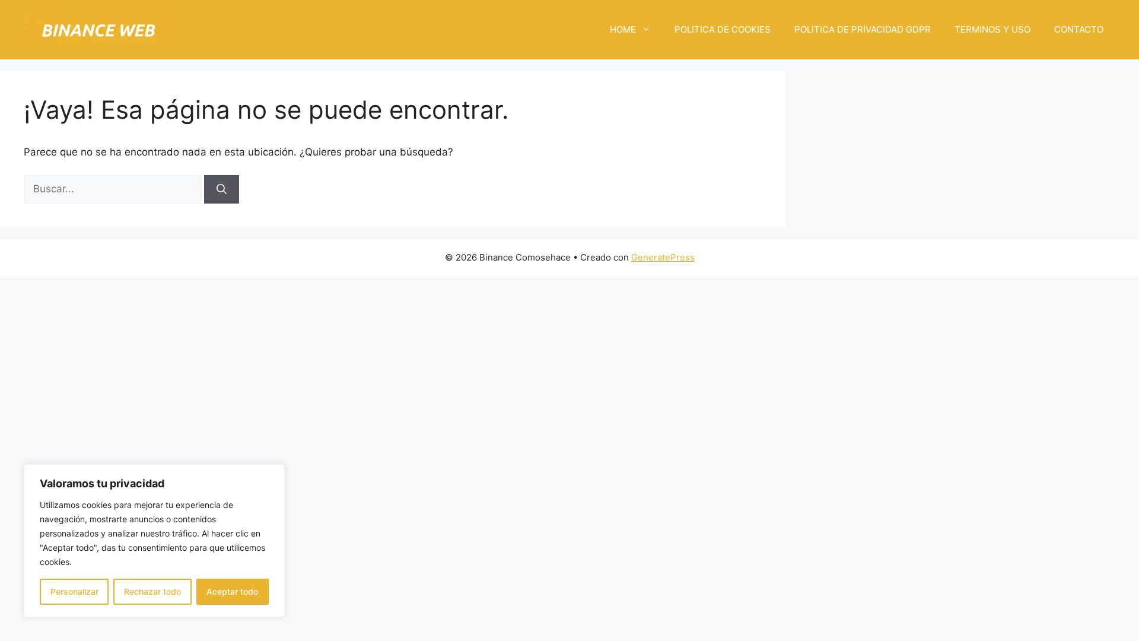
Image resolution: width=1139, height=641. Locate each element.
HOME (623, 29)
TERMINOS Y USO (992, 29)
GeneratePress (663, 257)
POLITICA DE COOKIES (723, 29)
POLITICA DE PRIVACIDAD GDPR (862, 29)
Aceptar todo (232, 591)
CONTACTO (1078, 29)
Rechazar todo (152, 591)
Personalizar (74, 591)
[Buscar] (221, 189)
